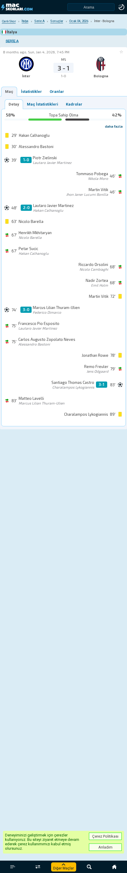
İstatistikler (31, 91)
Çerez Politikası (105, 836)
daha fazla (114, 126)
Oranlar (57, 91)
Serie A (12, 41)
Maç (9, 91)
